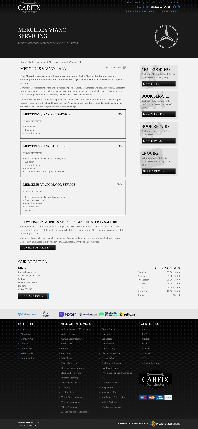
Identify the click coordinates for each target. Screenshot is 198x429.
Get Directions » (31, 296)
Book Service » (153, 114)
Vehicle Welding (109, 402)
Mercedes (146, 348)
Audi (144, 329)
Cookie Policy (27, 358)
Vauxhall (146, 353)
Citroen (146, 339)
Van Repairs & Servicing (113, 397)
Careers (162, 3)
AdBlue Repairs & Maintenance (76, 329)
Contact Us (173, 3)
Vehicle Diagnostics (70, 402)
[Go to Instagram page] (178, 6)
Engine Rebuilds (109, 358)
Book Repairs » (153, 141)
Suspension (107, 387)
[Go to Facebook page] (174, 6)
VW (144, 358)
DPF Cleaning (67, 358)
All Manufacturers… (152, 363)
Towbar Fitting (109, 392)
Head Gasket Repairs (71, 373)
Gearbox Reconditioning (73, 368)
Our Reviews (150, 3)
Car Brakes (66, 344)
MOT (104, 378)
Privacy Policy (27, 353)
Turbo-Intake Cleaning (72, 397)
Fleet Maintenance (70, 363)
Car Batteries (108, 339)
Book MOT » (151, 84)
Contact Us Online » (36, 247)
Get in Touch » (153, 171)
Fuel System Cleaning (112, 363)
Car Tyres (66, 353)
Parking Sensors (69, 382)
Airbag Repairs (109, 329)
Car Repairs (66, 348)
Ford (144, 344)
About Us (138, 3)
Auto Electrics (68, 334)
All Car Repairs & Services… (75, 412)
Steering (65, 387)
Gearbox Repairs (110, 368)
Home (129, 3)
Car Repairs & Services (138, 11)
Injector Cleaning (69, 378)
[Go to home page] (29, 7)
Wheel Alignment (69, 407)
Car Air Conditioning (71, 339)
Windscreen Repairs (111, 407)
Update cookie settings (28, 425)
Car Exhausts (108, 344)
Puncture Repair (110, 382)
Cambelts (106, 334)
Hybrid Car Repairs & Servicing (117, 373)
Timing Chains (68, 392)
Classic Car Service (111, 353)
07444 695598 (153, 7)
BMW (144, 334)
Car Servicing (168, 11)
